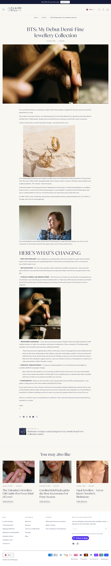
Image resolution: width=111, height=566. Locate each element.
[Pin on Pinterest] (30, 417)
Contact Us (6, 543)
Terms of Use (91, 533)
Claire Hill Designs (12, 560)
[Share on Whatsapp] (33, 417)
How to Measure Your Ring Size (56, 529)
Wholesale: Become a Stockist (55, 521)
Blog (26, 536)
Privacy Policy (99, 533)
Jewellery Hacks (8, 536)
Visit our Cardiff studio (32, 529)
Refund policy (74, 559)
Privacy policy (83, 559)
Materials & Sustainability (11, 532)
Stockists (28, 532)
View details (8, 501)
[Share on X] (27, 417)
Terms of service (94, 559)
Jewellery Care (7, 540)
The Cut (44, 17)
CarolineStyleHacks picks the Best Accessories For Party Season (54, 494)
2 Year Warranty (8, 525)
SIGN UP (64, 2)
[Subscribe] (106, 529)
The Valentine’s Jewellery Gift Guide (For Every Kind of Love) (18, 494)
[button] (3, 9)
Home (36, 17)
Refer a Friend (50, 525)
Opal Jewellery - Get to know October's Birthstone (89, 494)
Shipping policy (104, 559)
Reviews (28, 525)
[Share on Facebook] (24, 417)
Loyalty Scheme (8, 521)
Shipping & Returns (9, 529)
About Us (28, 521)
